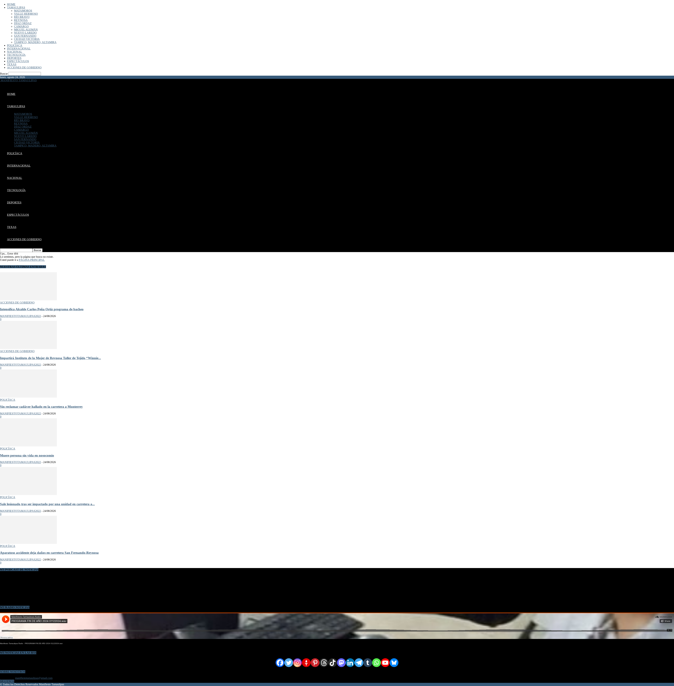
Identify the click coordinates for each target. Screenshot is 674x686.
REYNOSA (21, 20)
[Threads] (323, 662)
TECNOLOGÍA (16, 54)
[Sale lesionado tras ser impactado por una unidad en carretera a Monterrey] (28, 494)
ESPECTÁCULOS (18, 61)
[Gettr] (306, 662)
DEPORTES (14, 58)
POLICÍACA (14, 45)
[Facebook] (280, 662)
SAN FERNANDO (25, 35)
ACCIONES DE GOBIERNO (24, 67)
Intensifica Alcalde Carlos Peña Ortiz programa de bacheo (42, 309)
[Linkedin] (350, 662)
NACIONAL (14, 51)
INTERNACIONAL (19, 48)
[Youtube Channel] (385, 662)
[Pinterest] (315, 662)
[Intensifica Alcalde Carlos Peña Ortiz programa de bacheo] (28, 299)
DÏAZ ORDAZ (23, 23)
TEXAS (11, 64)
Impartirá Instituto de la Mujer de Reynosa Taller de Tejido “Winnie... (50, 358)
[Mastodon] (341, 662)
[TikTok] (332, 662)
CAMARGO (21, 26)
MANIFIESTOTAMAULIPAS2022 (20, 316)
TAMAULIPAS (16, 7)
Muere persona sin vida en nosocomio (27, 455)
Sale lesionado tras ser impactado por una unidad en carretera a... (47, 504)
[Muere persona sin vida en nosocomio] (28, 445)
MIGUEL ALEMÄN (26, 29)
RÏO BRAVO (21, 16)
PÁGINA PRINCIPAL (32, 259)
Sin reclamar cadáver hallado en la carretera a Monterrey (41, 406)
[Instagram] (297, 662)
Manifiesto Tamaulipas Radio (11, 643)
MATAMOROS (23, 10)
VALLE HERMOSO (26, 13)
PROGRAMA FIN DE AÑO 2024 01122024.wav (44, 643)
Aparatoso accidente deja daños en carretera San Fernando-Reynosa (49, 553)
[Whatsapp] (376, 662)
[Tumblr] (367, 662)
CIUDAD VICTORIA (27, 39)
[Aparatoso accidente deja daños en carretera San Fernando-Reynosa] (28, 542)
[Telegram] (359, 662)
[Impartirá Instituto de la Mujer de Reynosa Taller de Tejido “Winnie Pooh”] (28, 348)
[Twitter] (288, 662)
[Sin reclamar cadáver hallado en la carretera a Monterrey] (28, 396)
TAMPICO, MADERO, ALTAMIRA (35, 42)
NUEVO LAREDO (25, 32)
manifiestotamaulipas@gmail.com (33, 678)
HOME (11, 4)
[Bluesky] (394, 662)
